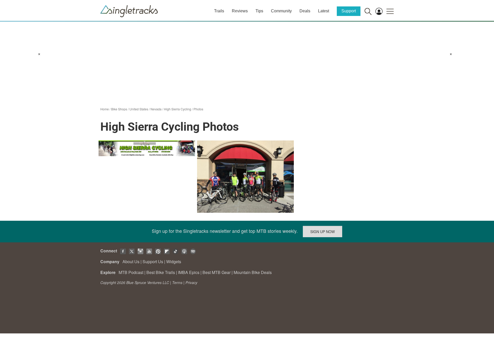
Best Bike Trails (160, 272)
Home (104, 109)
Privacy (191, 282)
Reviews (240, 11)
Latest (323, 11)
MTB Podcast (131, 272)
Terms (177, 282)
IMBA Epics (188, 272)
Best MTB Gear (216, 272)
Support (348, 11)
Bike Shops (119, 109)
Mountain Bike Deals (253, 272)
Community (281, 11)
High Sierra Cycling (177, 109)
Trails (219, 11)
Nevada (156, 109)
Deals (304, 11)
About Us (130, 261)
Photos (198, 109)
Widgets (173, 261)
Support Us (153, 261)
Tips (259, 11)
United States (138, 109)
